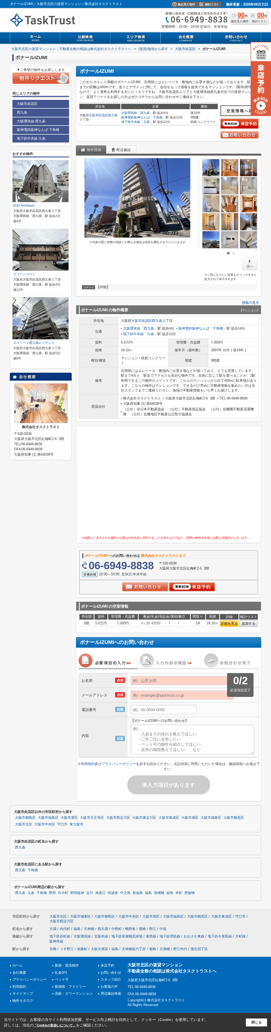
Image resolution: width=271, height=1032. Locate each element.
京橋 (52, 949)
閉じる (256, 1022)
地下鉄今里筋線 (220, 936)
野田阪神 (77, 893)
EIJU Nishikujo (23, 205)
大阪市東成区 (169, 818)
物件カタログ (22, 1001)
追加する (248, 623)
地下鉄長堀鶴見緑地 (126, 936)
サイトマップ (22, 993)
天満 (52, 929)
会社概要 (19, 973)
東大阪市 (76, 824)
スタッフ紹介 (111, 979)
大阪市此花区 (98, 115)
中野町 (116, 929)
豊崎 (142, 929)
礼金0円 (61, 973)
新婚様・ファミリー (70, 987)
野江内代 (180, 949)
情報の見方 (250, 303)
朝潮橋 (159, 893)
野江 (152, 929)
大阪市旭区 (189, 818)
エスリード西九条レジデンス (34, 343)
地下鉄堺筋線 (170, 936)
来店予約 (107, 965)
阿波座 (113, 893)
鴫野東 (130, 929)
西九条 (113, 115)
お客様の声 (109, 987)
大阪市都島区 (25, 818)
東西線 (151, 936)
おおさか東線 (194, 936)
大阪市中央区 (44, 824)
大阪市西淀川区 (118, 818)
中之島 (125, 893)
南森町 (82, 949)
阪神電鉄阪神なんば (135, 117)
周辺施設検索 (111, 993)
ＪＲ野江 (67, 949)
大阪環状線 (129, 113)
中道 (163, 929)
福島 (148, 893)
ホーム (17, 965)
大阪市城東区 (211, 818)
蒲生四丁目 (199, 949)
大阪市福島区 (48, 818)
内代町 (65, 929)
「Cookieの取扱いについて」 (55, 1025)
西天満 (103, 929)
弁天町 (63, 893)
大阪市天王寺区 (92, 818)
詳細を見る (229, 623)
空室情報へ (238, 111)
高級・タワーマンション (74, 993)
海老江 (100, 893)
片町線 (240, 936)
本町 (178, 893)
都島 (152, 949)
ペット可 (62, 979)
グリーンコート (24, 274)
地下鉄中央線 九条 (31, 138)
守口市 (62, 824)
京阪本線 (101, 936)
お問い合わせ (111, 973)
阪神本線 (56, 941)
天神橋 (89, 929)
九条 (146, 122)
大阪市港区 (69, 818)
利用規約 (88, 764)
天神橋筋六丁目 (134, 949)
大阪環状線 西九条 (31, 121)
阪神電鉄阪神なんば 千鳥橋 (38, 130)
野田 (52, 893)
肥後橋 (189, 893)
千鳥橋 (157, 117)
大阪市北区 (23, 824)
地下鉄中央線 (130, 122)
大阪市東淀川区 (144, 818)
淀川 (89, 893)
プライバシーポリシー (119, 764)
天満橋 (165, 949)
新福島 (138, 893)
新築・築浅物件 (67, 965)
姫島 (169, 893)
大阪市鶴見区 (233, 818)
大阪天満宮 (99, 949)
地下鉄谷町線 (59, 936)
